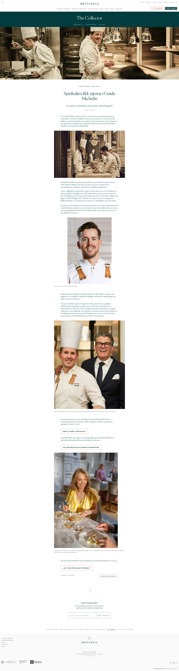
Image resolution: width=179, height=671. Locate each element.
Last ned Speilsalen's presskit (76, 568)
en (3, 2)
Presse (154, 2)
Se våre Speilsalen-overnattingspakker (81, 447)
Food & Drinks (90, 24)
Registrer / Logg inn (168, 2)
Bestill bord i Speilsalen (74, 431)
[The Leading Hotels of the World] (8, 662)
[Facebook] (177, 663)
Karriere (3, 642)
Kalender (119, 9)
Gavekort (159, 8)
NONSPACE (169, 668)
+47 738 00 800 (89, 655)
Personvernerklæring (7, 640)
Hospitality (78, 24)
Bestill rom (171, 8)
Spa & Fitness (104, 9)
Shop (112, 9)
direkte (114, 561)
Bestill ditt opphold (109, 576)
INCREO (175, 668)
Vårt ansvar (4, 644)
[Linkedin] (171, 663)
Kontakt (160, 2)
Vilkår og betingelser (7, 638)
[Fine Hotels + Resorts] (23, 662)
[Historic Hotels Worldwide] (36, 662)
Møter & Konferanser (79, 9)
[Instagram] (174, 663)
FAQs (2, 646)
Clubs (142, 2)
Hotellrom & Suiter (63, 9)
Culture (102, 24)
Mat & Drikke (93, 9)
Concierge (148, 2)
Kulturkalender (100, 629)
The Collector (111, 629)
